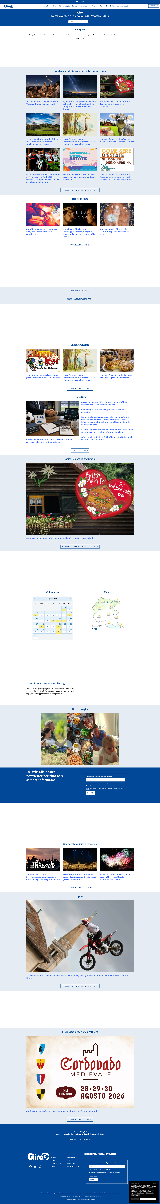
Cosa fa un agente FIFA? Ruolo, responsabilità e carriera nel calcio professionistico (49, 440)
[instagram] (40, 1164)
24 (36, 631)
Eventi (46, 6)
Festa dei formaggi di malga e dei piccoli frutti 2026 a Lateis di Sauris (117, 140)
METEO (69, 1154)
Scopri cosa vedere (79, 1140)
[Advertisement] (80, 54)
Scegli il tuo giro (123, 6)
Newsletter (110, 6)
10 (36, 620)
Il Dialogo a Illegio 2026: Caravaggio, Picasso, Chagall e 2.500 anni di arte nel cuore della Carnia (79, 233)
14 (59, 620)
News (54, 6)
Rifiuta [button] (135, 1199)
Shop (102, 6)
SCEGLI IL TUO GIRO (73, 1167)
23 (70, 625)
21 (59, 625)
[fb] (30, 1164)
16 (70, 620)
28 (59, 631)
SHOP (68, 1160)
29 (65, 631)
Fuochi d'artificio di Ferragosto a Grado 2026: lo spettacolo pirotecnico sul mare (115, 877)
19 (48, 625)
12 (48, 620)
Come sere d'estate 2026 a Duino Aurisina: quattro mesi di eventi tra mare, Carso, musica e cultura (116, 177)
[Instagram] (83, 2)
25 (42, 631)
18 (42, 625)
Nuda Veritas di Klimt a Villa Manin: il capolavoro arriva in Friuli (114, 232)
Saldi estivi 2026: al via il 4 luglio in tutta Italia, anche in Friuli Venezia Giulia (107, 438)
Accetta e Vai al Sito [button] (148, 1199)
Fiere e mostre (125, 35)
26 (48, 631)
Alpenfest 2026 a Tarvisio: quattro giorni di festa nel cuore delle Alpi (43, 376)
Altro (83, 38)
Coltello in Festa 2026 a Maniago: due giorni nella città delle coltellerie (42, 232)
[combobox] (78, 21)
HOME (53, 1154)
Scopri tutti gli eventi (79, 245)
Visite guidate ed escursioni (54, 35)
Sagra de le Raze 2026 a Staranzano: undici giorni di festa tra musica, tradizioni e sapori (79, 142)
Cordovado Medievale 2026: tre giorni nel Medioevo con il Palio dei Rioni (61, 1111)
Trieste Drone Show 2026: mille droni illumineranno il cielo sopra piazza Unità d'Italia (79, 877)
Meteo (74, 6)
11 (42, 620)
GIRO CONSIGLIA (56, 1163)
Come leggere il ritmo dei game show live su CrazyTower (102, 411)
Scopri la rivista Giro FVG (79, 299)
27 (54, 631)
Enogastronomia (35, 35)
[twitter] (35, 1164)
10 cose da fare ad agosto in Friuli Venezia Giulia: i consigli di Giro (42, 102)
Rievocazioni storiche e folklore (105, 35)
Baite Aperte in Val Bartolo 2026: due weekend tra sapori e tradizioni (115, 104)
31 (36, 636)
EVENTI (53, 1157)
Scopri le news (79, 450)
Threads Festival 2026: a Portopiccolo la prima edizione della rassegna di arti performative (43, 877)
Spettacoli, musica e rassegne (79, 35)
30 (70, 631)
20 (54, 625)
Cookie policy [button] (141, 1193)
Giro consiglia (64, 6)
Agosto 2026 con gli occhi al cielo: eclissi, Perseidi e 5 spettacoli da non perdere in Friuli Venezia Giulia (79, 105)
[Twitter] (80, 2)
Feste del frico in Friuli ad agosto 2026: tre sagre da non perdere (116, 376)
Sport (76, 38)
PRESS (53, 1167)
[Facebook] (77, 2)
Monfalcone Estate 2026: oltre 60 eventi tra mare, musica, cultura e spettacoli (79, 177)
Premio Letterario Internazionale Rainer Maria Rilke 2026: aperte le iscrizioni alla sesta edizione (107, 431)
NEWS (53, 1160)
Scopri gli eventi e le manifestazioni (79, 190)
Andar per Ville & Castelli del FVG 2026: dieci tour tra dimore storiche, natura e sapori (43, 142)
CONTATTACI (154, 6)
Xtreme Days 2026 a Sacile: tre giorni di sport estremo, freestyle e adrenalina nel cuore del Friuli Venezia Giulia (77, 976)
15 (65, 620)
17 (36, 625)
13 (54, 620)
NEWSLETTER (71, 1163)
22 (65, 625)
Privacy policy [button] (150, 1193)
